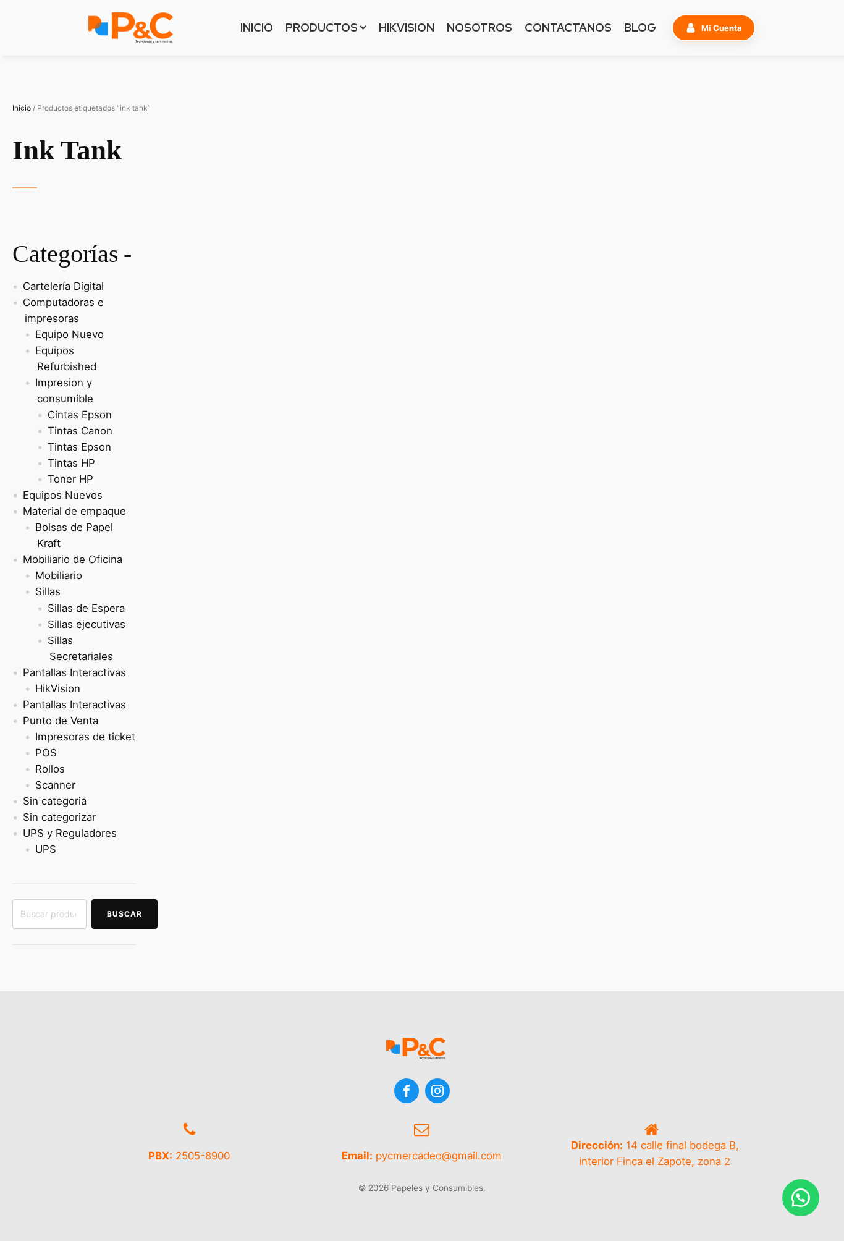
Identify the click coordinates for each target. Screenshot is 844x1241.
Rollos (50, 769)
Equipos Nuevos (63, 495)
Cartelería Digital (63, 286)
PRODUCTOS (321, 27)
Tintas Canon (80, 431)
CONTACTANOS (568, 27)
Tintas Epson (79, 447)
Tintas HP (71, 463)
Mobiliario (58, 575)
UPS (45, 849)
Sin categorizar (59, 817)
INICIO (256, 27)
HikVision (57, 688)
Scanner (55, 785)
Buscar (124, 913)
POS (46, 753)
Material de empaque (74, 511)
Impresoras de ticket (85, 737)
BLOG (640, 27)
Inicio (21, 107)
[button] (714, 27)
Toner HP (70, 479)
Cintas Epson (80, 415)
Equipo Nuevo (69, 334)
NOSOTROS (479, 27)
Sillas (48, 591)
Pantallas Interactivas (74, 672)
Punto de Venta (60, 720)
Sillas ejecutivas (86, 624)
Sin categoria (55, 801)
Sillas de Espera (86, 608)
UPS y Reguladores (70, 833)
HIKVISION (406, 27)
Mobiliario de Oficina (72, 559)
